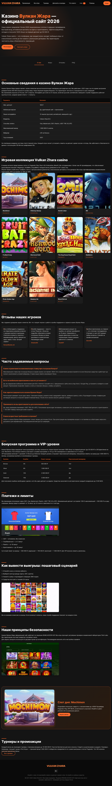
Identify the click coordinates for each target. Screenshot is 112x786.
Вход (106, 3)
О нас (39, 62)
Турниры (46, 3)
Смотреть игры (22, 47)
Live (82, 3)
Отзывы (62, 62)
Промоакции (26, 3)
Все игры (37, 3)
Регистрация (7, 46)
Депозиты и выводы (59, 3)
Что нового (72, 3)
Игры (50, 62)
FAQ (73, 62)
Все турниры (8, 753)
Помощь (92, 3)
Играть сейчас (64, 714)
